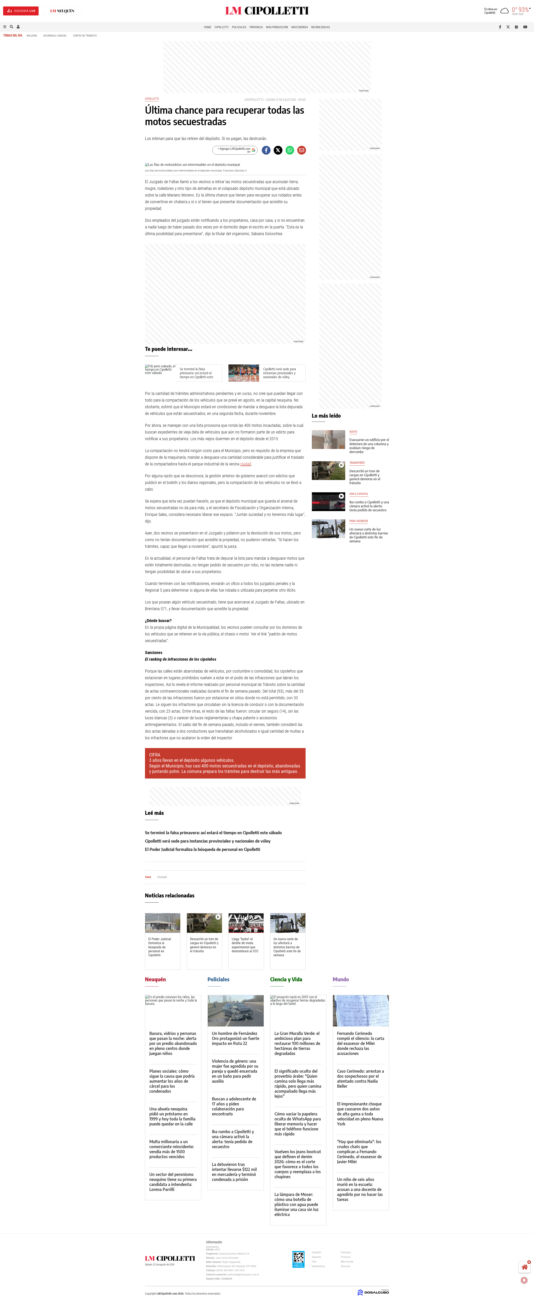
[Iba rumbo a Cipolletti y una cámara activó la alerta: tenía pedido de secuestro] (328, 501)
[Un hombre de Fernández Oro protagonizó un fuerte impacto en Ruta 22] (236, 1011)
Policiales (239, 27)
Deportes (316, 1257)
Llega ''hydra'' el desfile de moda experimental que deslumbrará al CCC (245, 945)
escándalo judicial (55, 35)
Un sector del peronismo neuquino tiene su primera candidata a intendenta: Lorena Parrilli (173, 1182)
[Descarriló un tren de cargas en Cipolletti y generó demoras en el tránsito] (204, 923)
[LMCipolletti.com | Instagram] (517, 27)
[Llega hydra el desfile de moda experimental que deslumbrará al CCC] (246, 923)
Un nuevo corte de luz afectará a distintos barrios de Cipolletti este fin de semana (287, 947)
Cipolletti (222, 27)
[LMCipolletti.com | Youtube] (525, 27)
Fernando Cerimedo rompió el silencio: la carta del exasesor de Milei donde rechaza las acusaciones (360, 1043)
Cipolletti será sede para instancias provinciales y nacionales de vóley (279, 373)
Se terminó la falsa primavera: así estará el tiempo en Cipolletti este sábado (196, 375)
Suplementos (318, 1266)
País (314, 1261)
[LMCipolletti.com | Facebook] (501, 27)
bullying (32, 35)
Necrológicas (320, 27)
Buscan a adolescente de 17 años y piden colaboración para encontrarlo (234, 1106)
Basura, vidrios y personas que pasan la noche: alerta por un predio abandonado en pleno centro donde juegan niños (173, 1043)
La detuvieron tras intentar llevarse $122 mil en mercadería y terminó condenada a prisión (234, 1172)
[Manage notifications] (524, 1280)
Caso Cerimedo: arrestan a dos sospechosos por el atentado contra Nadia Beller (360, 1078)
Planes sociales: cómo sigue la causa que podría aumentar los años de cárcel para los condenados (172, 1081)
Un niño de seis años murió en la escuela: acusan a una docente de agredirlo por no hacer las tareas (360, 1189)
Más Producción (277, 27)
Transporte (357, 462)
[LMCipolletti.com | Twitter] (509, 27)
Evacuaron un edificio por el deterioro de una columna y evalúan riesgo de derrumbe (369, 446)
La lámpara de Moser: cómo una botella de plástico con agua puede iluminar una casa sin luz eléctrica (297, 1204)
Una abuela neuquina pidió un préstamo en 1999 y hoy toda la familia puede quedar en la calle (172, 1116)
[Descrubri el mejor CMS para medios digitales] (373, 1296)
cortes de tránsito (85, 35)
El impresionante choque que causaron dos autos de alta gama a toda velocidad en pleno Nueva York (360, 1113)
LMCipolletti (253, 99)
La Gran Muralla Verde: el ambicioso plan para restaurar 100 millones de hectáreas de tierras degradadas (297, 1043)
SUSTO (353, 431)
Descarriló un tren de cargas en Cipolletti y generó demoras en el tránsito (204, 945)
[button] (4, 27)
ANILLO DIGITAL (358, 493)
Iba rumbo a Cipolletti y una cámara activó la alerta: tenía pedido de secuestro (369, 506)
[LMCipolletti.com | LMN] (62, 10)
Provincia (256, 27)
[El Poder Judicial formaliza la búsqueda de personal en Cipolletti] (162, 923)
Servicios (345, 1266)
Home (207, 27)
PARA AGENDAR (358, 521)
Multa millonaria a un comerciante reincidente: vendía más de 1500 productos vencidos (171, 1149)
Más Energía (299, 27)
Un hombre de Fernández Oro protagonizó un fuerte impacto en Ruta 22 (235, 1038)
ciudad (270, 99)
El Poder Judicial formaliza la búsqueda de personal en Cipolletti (202, 849)
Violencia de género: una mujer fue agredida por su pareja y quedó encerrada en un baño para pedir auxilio (235, 1071)
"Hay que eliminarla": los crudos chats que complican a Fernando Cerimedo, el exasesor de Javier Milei (359, 1151)
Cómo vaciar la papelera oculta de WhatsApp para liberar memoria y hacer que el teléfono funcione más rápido (298, 1123)
